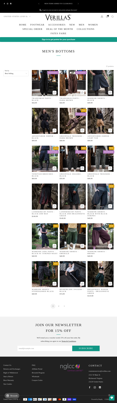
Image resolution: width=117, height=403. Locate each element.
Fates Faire (58, 33)
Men (81, 25)
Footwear (37, 25)
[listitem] (58, 4)
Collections (85, 29)
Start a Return (8, 376)
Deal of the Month (59, 29)
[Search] (112, 16)
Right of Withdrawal (10, 373)
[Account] (102, 16)
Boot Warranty (8, 380)
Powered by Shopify (97, 399)
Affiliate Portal (37, 369)
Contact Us (7, 365)
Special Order (33, 29)
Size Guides (7, 384)
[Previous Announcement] (38, 3)
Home (23, 25)
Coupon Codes (37, 380)
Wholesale (35, 376)
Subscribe (86, 348)
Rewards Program (38, 373)
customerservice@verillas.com (99, 371)
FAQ (33, 365)
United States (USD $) (16, 16)
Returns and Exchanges (11, 369)
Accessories (57, 25)
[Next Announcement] (78, 3)
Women (93, 25)
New (72, 25)
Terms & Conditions (69, 341)
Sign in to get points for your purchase (58, 39)
